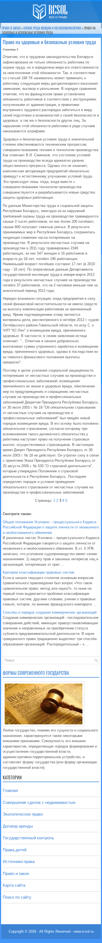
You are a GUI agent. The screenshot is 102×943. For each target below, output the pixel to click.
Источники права (19, 861)
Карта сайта (14, 885)
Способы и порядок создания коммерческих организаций (50, 612)
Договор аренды (18, 826)
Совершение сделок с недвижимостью (39, 802)
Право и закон (11, 28)
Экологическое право (23, 814)
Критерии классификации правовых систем (38, 572)
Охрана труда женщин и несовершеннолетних (52, 28)
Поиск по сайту (17, 897)
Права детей (14, 849)
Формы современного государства (36, 673)
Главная (10, 790)
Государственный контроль (28, 837)
